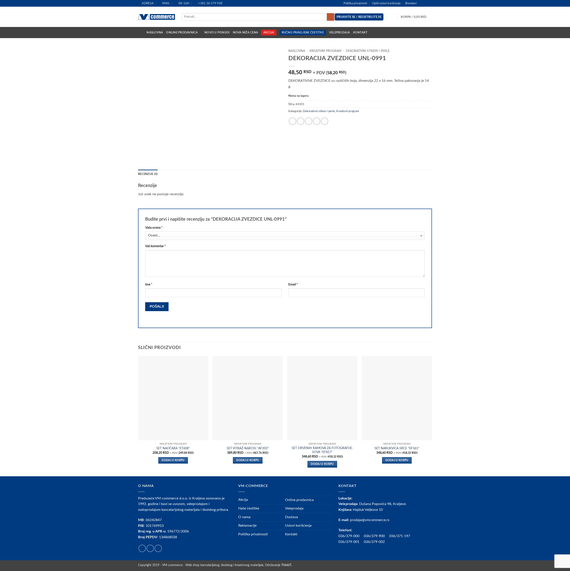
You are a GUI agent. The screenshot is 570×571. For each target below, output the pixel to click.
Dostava (291, 517)
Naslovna (155, 32)
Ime (148, 284)
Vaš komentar (155, 246)
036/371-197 (399, 536)
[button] (416, 17)
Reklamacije (247, 525)
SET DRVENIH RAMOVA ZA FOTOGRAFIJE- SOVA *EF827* (322, 450)
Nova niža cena (245, 32)
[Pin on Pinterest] (316, 121)
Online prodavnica (182, 32)
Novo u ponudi (217, 32)
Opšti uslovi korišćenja (386, 3)
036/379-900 (375, 536)
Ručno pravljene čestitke (303, 32)
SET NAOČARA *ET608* (173, 448)
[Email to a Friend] (308, 121)
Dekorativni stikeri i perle (368, 51)
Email (293, 284)
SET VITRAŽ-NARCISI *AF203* (248, 448)
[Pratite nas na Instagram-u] (425, 3)
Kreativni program (325, 51)
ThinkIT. (286, 565)
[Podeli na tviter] (300, 121)
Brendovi (411, 3)
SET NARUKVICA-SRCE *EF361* (397, 448)
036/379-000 (351, 536)
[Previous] (138, 415)
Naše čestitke (248, 508)
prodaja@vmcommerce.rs (369, 520)
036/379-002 (376, 542)
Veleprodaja (339, 32)
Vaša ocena (154, 227)
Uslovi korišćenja (298, 525)
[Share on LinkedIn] (324, 121)
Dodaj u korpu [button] (173, 460)
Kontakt (360, 32)
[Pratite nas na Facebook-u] (421, 3)
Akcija (268, 32)
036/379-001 (351, 542)
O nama (244, 517)
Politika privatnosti (355, 3)
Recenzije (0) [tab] (148, 174)
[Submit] (330, 17)
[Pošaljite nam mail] (429, 3)
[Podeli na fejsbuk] (292, 121)
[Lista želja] (392, 17)
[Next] (431, 415)
